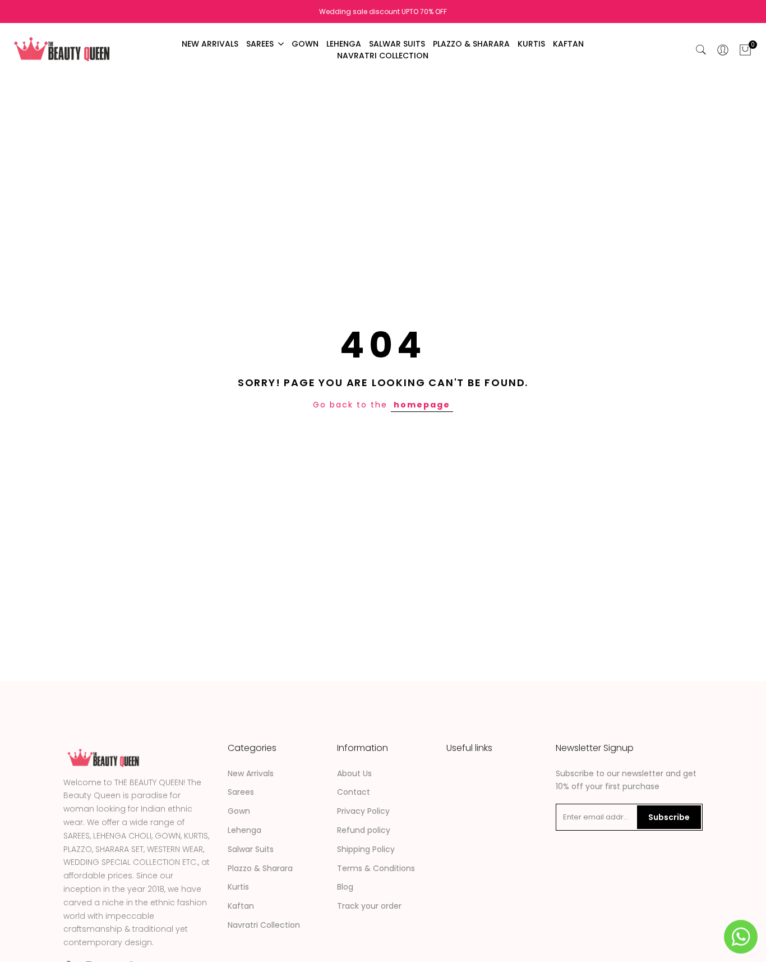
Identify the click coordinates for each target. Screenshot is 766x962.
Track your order (369, 905)
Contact (353, 792)
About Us (354, 773)
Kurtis (238, 886)
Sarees (241, 792)
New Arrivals (251, 773)
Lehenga (244, 830)
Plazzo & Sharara (260, 868)
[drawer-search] (701, 49)
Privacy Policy (363, 811)
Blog (345, 886)
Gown (239, 811)
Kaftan (241, 905)
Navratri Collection (264, 925)
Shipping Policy (366, 849)
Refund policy (363, 830)
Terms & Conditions (376, 868)
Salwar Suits (251, 849)
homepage (422, 404)
